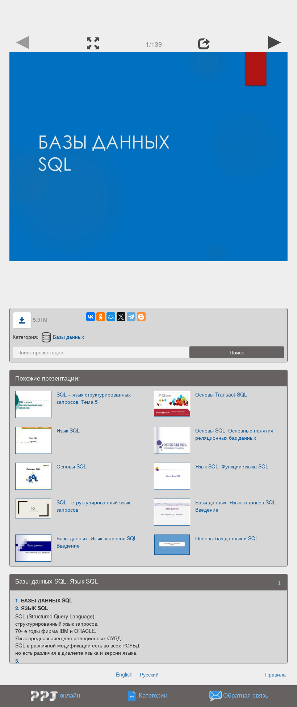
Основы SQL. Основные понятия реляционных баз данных (234, 434)
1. (17, 600)
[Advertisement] (148, 16)
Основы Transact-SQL (221, 394)
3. (17, 660)
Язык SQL (68, 430)
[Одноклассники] (100, 316)
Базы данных (68, 336)
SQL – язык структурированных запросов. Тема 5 (94, 398)
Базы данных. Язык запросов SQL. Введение (236, 506)
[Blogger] (141, 316)
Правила (275, 674)
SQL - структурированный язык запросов (93, 506)
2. (17, 607)
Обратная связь (245, 695)
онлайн (70, 695)
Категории (153, 695)
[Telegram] (131, 316)
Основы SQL (72, 466)
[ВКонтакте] (90, 316)
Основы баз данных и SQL (226, 538)
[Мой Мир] (110, 316)
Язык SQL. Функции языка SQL (231, 466)
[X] (121, 316)
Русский (149, 674)
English (124, 674)
